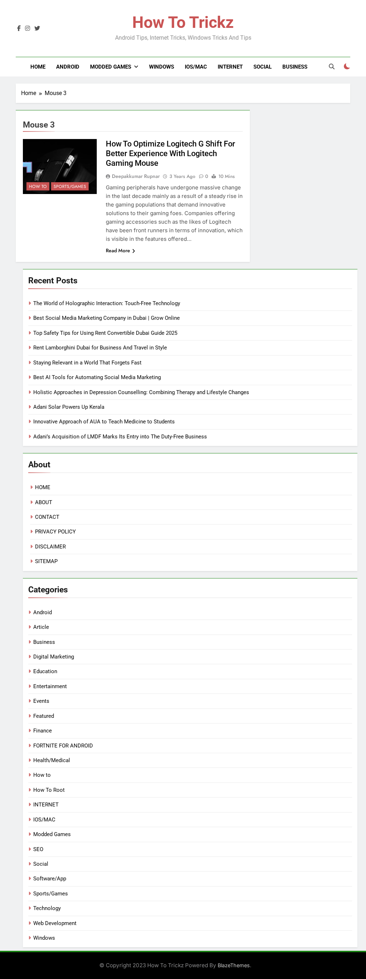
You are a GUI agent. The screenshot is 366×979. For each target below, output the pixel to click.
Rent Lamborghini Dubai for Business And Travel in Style (100, 347)
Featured (43, 716)
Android (67, 67)
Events (41, 701)
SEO (38, 849)
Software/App (49, 878)
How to (38, 186)
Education (45, 671)
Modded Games (110, 67)
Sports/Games (70, 186)
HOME (42, 487)
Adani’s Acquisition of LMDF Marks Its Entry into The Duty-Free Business (120, 436)
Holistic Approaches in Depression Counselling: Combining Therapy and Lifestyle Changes (141, 392)
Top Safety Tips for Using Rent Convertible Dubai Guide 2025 (105, 333)
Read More (118, 250)
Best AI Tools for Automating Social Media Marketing (97, 377)
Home (37, 67)
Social (262, 67)
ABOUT (43, 502)
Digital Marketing (53, 657)
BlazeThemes (234, 965)
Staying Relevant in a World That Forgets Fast (87, 362)
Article (41, 627)
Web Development (54, 923)
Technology (47, 908)
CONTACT (47, 517)
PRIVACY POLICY (55, 531)
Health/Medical (51, 760)
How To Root (49, 790)
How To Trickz (183, 22)
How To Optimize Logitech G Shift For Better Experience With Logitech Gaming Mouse (170, 153)
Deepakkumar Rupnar (136, 176)
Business (294, 67)
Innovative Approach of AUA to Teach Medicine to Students (104, 421)
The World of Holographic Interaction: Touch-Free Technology (106, 303)
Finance (42, 730)
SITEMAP (46, 561)
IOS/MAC (196, 67)
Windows (161, 67)
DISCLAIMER (50, 546)
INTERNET (230, 67)
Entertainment (50, 686)
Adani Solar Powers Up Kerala (68, 407)
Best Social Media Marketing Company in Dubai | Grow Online (106, 318)
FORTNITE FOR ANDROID (63, 745)
